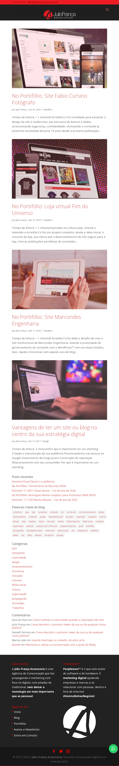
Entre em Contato (25, 735)
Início (17, 712)
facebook (33, 517)
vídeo (29, 535)
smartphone (82, 530)
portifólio (90, 526)
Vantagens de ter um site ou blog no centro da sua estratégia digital (54, 431)
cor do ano (71, 512)
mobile (61, 521)
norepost (99, 521)
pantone (29, 526)
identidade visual (56, 517)
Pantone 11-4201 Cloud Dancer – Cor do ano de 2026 (44, 490)
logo (24, 521)
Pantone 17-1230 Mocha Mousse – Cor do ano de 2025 (44, 499)
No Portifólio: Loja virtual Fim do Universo (50, 209)
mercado (51, 521)
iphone (16, 521)
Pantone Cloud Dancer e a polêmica (33, 481)
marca (41, 521)
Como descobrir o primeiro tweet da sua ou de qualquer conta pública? (59, 626)
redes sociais (63, 530)
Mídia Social (19, 585)
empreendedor (19, 517)
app (27, 512)
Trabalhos (47, 109)
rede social (50, 530)
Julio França (21, 109)
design (46, 441)
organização (18, 526)
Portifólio (20, 723)
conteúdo (54, 512)
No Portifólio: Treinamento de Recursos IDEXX (39, 486)
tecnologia (18, 603)
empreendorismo (22, 566)
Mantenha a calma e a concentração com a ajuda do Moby (61, 644)
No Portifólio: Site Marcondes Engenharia (46, 320)
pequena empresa (68, 526)
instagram (92, 517)
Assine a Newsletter (27, 729)
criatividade (19, 557)
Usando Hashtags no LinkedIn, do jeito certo (58, 640)
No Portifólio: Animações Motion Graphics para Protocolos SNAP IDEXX (54, 495)
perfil (81, 526)
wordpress (49, 535)
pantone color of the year (46, 526)
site (73, 530)
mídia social (88, 521)
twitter (15, 535)
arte (33, 512)
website (38, 535)
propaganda (18, 530)
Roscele (16, 644)
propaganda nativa (34, 530)
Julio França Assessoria (47, 757)
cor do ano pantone (87, 512)
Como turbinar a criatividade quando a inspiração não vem (68, 620)
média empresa (73, 521)
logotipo (32, 521)
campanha (42, 512)
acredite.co (17, 512)
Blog (17, 717)
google (43, 517)
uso (22, 535)
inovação (69, 517)
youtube (60, 535)
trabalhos (95, 530)
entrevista (18, 571)
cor (62, 512)
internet (102, 517)
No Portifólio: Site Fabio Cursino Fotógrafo (49, 99)
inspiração (80, 517)
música (16, 589)
